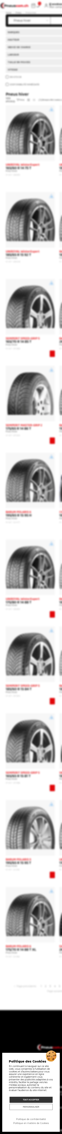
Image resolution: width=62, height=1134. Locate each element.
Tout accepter (31, 1100)
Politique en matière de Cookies (31, 1123)
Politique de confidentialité (31, 1119)
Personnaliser (31, 1107)
